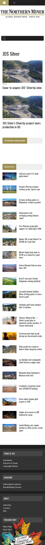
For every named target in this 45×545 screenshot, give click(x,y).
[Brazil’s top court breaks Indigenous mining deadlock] (9, 283)
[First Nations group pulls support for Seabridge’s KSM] (9, 231)
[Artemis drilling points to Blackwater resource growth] (9, 204)
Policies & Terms (10, 463)
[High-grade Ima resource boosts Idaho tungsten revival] (9, 351)
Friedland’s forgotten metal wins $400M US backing (29, 387)
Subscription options (12, 484)
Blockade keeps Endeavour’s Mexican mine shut (29, 374)
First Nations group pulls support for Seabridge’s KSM (30, 227)
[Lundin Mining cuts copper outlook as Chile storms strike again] (9, 430)
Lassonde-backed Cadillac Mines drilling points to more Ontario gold (30, 294)
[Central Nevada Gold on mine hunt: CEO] (9, 270)
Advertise (7, 505)
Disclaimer (7, 460)
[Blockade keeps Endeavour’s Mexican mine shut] (9, 377)
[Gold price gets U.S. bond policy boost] (9, 178)
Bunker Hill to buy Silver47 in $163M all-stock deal (30, 240)
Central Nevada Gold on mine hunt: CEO (30, 266)
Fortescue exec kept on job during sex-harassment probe (30, 335)
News (4, 84)
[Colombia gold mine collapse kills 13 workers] (9, 309)
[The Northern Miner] (22, 13)
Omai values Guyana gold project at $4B (28, 400)
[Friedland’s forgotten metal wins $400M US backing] (9, 390)
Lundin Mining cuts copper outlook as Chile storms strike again (30, 428)
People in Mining (15, 119)
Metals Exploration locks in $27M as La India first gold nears (29, 255)
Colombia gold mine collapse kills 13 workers (30, 306)
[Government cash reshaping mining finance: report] (9, 217)
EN (34, 2)
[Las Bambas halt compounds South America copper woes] (9, 364)
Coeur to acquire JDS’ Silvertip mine (22, 87)
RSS (4, 511)
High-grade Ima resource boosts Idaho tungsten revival (30, 348)
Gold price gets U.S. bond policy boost (28, 175)
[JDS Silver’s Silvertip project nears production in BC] (23, 116)
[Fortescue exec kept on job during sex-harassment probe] (9, 338)
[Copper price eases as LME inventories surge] (9, 417)
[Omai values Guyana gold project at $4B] (9, 404)
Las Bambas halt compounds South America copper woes (30, 361)
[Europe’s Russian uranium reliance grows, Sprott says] (9, 191)
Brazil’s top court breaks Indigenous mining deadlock (29, 280)
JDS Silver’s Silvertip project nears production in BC (21, 125)
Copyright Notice (10, 466)
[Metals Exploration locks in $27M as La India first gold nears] (9, 257)
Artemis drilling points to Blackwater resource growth (30, 201)
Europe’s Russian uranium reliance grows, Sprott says (29, 188)
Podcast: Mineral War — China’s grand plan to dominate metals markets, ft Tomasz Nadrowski (30, 321)
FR (42, 3)
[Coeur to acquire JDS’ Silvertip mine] (23, 81)
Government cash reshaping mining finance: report (29, 215)
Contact (6, 508)
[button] (4, 2)
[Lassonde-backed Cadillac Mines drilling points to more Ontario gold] (9, 296)
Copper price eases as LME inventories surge (29, 413)
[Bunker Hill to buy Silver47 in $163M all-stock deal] (9, 244)
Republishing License (12, 487)
